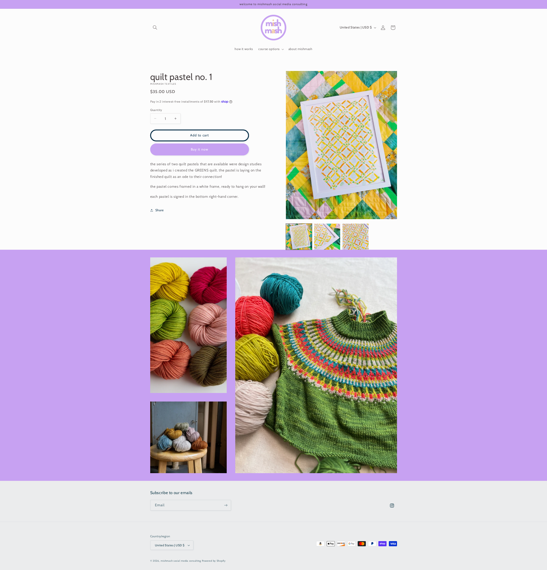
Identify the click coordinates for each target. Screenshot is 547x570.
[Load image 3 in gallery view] (356, 237)
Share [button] (159, 210)
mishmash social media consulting (181, 560)
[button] (155, 27)
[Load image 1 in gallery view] (299, 237)
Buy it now (199, 149)
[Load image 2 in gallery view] (327, 237)
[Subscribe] (226, 505)
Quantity (156, 109)
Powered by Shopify (214, 560)
